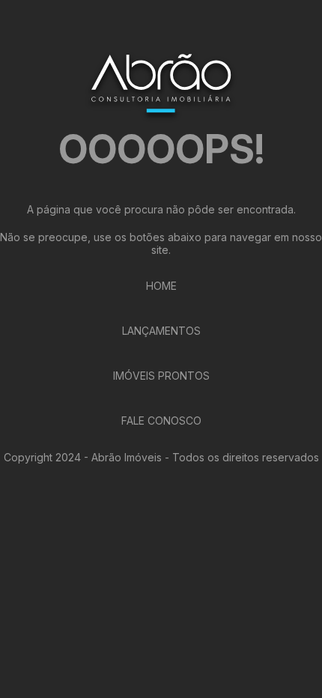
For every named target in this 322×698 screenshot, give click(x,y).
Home (161, 285)
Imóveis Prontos (161, 375)
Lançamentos (161, 330)
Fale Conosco (161, 420)
